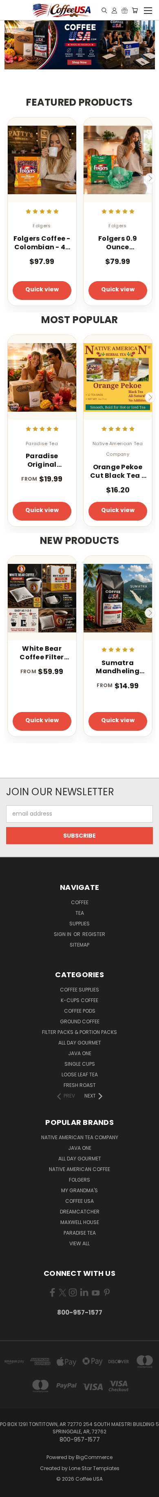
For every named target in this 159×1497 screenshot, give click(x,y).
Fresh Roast (80, 1085)
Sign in (63, 934)
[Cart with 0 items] (134, 10)
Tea (79, 912)
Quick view (42, 289)
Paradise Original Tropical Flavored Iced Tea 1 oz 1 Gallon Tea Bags (41, 460)
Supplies (79, 923)
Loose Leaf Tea (80, 1074)
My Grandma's (79, 1190)
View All (79, 1243)
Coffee (79, 902)
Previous (9, 178)
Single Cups (79, 1063)
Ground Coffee (79, 1021)
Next (150, 178)
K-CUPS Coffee (79, 1000)
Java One (79, 1053)
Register (93, 934)
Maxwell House (79, 1222)
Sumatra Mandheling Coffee (117, 667)
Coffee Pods (79, 1010)
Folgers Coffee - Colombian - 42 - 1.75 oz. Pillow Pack (42, 243)
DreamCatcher (79, 1211)
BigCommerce (94, 1457)
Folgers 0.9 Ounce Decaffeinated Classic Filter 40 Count (117, 243)
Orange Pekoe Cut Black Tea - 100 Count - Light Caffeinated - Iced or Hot (117, 471)
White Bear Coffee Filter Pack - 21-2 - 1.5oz (42, 653)
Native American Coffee (79, 1169)
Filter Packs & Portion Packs (79, 1032)
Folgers (79, 1179)
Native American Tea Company (79, 1137)
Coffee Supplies (79, 989)
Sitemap (79, 944)
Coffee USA (79, 1201)
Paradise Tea (80, 1232)
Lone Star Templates (94, 1468)
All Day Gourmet (79, 1042)
